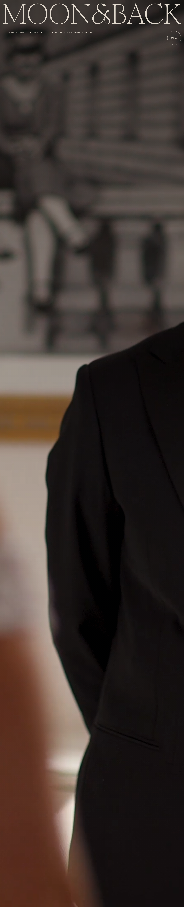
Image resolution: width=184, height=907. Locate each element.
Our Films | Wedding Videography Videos (26, 32)
